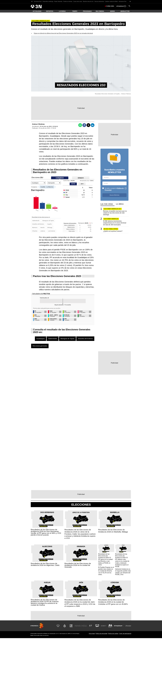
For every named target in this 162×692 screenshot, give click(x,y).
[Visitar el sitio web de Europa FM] (103, 625)
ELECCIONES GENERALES (111, 219)
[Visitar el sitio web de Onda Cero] (97, 625)
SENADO (81, 178)
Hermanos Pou (122, 1)
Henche (42, 227)
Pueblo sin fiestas (67, 1)
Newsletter (124, 11)
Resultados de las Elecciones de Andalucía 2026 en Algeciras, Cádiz (45, 564)
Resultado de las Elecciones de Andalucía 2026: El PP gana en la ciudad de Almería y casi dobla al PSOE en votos (105, 559)
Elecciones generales (40, 346)
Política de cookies (113, 633)
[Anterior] (31, 1)
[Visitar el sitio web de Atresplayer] (119, 625)
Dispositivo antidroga (48, 1)
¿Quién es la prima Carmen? (112, 231)
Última (110, 6)
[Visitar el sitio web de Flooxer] (128, 625)
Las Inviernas (51, 231)
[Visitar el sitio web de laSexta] (64, 625)
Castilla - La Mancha (47, 187)
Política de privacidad (101, 633)
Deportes (49, 11)
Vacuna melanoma (99, 1)
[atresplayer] (121, 6)
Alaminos (34, 227)
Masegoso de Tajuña (48, 220)
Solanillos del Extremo (38, 224)
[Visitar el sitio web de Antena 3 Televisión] (58, 625)
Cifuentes (34, 231)
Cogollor (49, 224)
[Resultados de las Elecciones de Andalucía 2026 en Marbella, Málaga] (114, 519)
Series (112, 11)
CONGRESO (60, 178)
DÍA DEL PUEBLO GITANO (111, 229)
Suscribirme (114, 195)
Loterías (62, 11)
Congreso (34, 187)
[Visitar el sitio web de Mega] (84, 625)
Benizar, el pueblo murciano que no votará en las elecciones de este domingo (115, 212)
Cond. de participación (125, 633)
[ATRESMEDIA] (37, 625)
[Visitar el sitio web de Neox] (71, 625)
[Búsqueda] (129, 6)
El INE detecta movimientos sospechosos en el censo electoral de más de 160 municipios (114, 222)
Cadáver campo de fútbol (111, 1)
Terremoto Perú (38, 1)
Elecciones (81, 504)
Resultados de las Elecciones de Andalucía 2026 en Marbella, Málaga (113, 531)
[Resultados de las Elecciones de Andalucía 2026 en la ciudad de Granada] (81, 553)
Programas (87, 11)
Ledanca (42, 231)
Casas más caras (77, 1)
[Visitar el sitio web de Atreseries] (90, 625)
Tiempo (74, 11)
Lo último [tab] (120, 204)
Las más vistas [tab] (106, 204)
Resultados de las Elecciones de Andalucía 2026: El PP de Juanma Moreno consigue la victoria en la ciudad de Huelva (44, 602)
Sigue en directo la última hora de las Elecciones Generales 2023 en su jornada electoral (63, 33)
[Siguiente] (130, 1)
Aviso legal (92, 633)
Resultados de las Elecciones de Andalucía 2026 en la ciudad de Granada (77, 565)
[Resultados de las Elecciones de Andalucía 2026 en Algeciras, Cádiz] (47, 553)
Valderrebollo (35, 220)
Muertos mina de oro (88, 1)
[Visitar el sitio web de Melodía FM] (110, 625)
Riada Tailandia (58, 1)
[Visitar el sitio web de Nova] (77, 625)
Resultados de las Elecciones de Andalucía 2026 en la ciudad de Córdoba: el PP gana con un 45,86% (113, 602)
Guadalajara (40, 338)
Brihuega (49, 227)
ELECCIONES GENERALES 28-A (112, 209)
